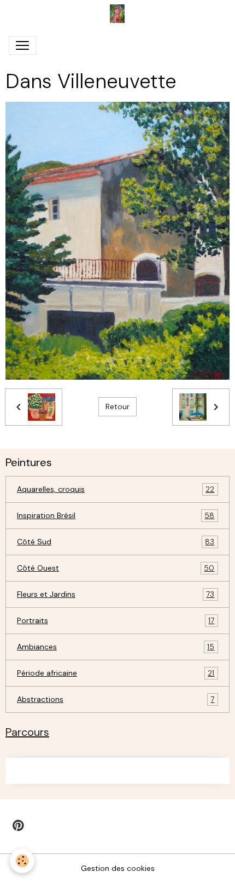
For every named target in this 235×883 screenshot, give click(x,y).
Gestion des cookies (118, 868)
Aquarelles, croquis (115, 489)
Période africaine (115, 673)
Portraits (115, 620)
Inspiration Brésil (115, 515)
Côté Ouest (115, 568)
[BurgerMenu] (22, 45)
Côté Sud (115, 542)
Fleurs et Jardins (115, 594)
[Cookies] (22, 861)
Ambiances (115, 647)
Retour (117, 406)
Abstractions (115, 699)
